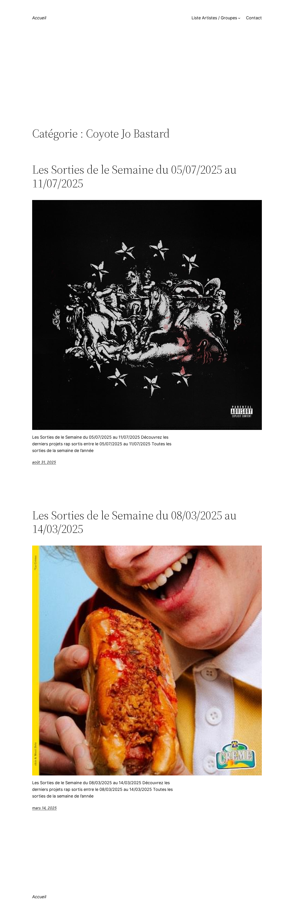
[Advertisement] (147, 88)
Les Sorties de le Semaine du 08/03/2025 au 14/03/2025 (134, 522)
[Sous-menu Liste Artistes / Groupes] (239, 18)
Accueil (39, 17)
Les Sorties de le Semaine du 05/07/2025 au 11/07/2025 (134, 176)
